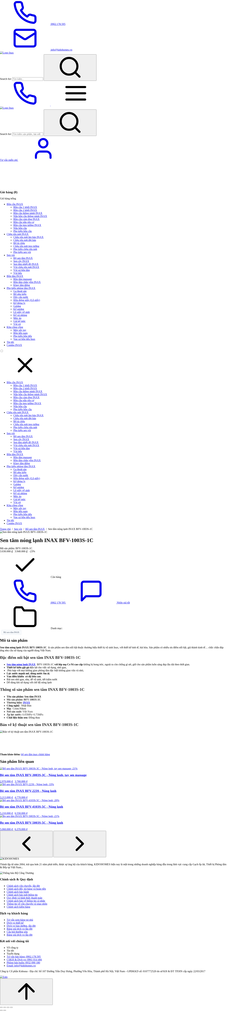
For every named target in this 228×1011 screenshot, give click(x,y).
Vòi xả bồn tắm (21, 270)
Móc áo (17, 318)
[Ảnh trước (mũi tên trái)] (1, 1010)
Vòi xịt (17, 324)
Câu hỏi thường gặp (17, 931)
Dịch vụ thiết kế (15, 922)
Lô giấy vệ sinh (21, 312)
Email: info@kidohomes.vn (21, 965)
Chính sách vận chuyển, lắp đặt (23, 885)
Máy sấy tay (19, 330)
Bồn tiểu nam (20, 333)
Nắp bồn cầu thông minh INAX (30, 216)
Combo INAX (14, 345)
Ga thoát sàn (20, 291)
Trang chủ (5, 529)
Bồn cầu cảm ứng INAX (26, 219)
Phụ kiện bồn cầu (22, 231)
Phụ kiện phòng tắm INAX (21, 288)
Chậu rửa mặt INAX (18, 234)
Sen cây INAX (21, 261)
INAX (26, 702)
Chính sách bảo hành (18, 891)
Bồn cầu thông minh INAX (27, 213)
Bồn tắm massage (22, 279)
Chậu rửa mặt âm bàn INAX (28, 237)
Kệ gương (18, 309)
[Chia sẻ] (8, 1007)
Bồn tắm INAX (15, 276)
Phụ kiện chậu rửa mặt (25, 249)
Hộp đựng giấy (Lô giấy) (26, 300)
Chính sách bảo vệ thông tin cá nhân (26, 900)
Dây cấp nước (20, 297)
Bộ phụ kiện (19, 294)
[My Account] (43, 160)
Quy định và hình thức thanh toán (24, 897)
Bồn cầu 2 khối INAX (25, 210)
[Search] (70, 67)
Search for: (6, 78)
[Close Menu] (25, 376)
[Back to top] (26, 992)
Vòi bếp (17, 273)
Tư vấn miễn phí (9, 160)
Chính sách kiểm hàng (18, 906)
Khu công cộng (15, 327)
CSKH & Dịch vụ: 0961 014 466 (24, 959)
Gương (17, 306)
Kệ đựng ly (19, 303)
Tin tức (10, 342)
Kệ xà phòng (20, 315)
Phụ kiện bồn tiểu (22, 336)
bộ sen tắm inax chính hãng (35, 754)
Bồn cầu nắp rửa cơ (23, 222)
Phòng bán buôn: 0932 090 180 (23, 962)
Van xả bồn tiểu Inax (24, 339)
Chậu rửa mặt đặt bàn (24, 240)
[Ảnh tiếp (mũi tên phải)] (4, 1010)
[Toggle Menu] (76, 104)
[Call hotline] (25, 104)
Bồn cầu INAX (15, 204)
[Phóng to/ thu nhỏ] (1, 1007)
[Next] (79, 844)
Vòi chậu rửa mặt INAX (26, 267)
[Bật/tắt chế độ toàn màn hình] (4, 1007)
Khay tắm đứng (21, 285)
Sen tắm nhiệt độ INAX (26, 264)
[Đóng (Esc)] (11, 1007)
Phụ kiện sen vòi (22, 252)
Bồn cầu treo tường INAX (27, 225)
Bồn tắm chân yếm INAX (27, 282)
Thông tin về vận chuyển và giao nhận (27, 903)
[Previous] (26, 844)
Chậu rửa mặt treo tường (26, 246)
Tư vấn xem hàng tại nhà (20, 919)
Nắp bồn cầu (20, 228)
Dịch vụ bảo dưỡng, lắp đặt (21, 925)
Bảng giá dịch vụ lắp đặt (19, 928)
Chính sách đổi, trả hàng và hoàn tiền (26, 888)
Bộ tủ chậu (19, 243)
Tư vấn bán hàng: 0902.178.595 (24, 956)
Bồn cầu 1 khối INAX (25, 207)
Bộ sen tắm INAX (23, 258)
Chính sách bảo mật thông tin (22, 894)
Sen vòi (11, 255)
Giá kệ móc (19, 321)
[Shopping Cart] (25, 185)
